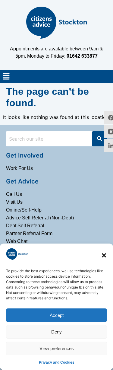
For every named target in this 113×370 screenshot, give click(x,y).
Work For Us (19, 168)
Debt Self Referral (25, 225)
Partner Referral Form (29, 233)
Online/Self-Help (24, 209)
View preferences (56, 348)
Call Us (14, 194)
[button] (104, 255)
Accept (57, 315)
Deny (56, 331)
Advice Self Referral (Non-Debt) (40, 217)
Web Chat (16, 241)
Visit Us (14, 202)
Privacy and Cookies (56, 362)
